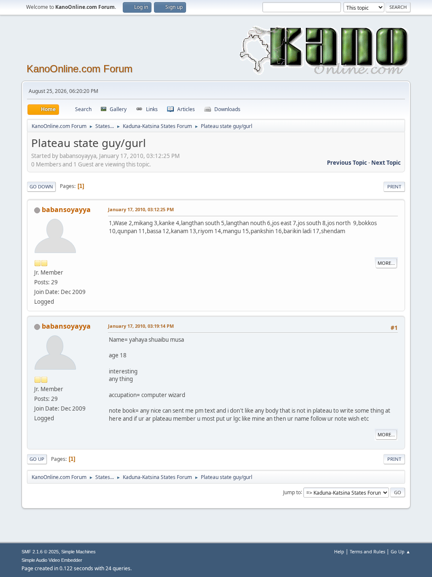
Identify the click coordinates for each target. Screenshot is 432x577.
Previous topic (347, 162)
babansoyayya (66, 209)
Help (339, 551)
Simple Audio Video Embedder (52, 560)
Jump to (292, 491)
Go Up (37, 459)
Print (394, 186)
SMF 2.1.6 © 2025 (40, 551)
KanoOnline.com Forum (79, 68)
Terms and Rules (367, 551)
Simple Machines (78, 551)
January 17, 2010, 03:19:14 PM (141, 326)
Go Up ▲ (400, 551)
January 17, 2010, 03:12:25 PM (141, 209)
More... (386, 263)
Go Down (41, 186)
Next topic (386, 162)
